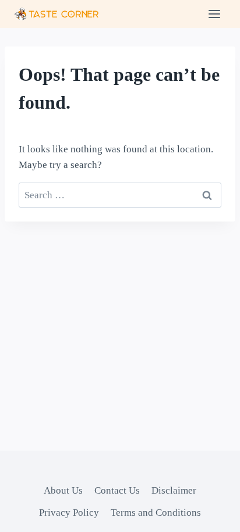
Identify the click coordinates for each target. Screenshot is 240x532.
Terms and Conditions (156, 512)
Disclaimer (173, 490)
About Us (63, 490)
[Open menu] (214, 13)
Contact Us (117, 490)
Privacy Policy (69, 512)
